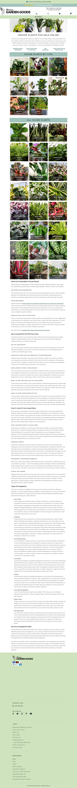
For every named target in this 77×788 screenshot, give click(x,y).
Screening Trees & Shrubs (22, 779)
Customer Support (19, 769)
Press (15, 764)
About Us (16, 732)
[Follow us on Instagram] (22, 714)
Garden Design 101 (19, 774)
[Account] (59, 13)
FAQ (14, 761)
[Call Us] (36, 13)
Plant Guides (17, 766)
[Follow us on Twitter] (17, 714)
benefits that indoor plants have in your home (35, 330)
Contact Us (16, 737)
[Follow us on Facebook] (13, 714)
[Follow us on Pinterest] (26, 714)
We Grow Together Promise (22, 727)
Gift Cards (16, 734)
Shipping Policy (18, 740)
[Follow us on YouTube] (31, 714)
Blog (14, 759)
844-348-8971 (19, 706)
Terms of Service (19, 745)
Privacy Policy (18, 747)
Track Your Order (19, 729)
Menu (39, 17)
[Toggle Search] (48, 13)
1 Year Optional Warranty (22, 742)
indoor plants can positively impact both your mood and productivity (43, 303)
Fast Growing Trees (19, 776)
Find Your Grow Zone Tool (21, 771)
